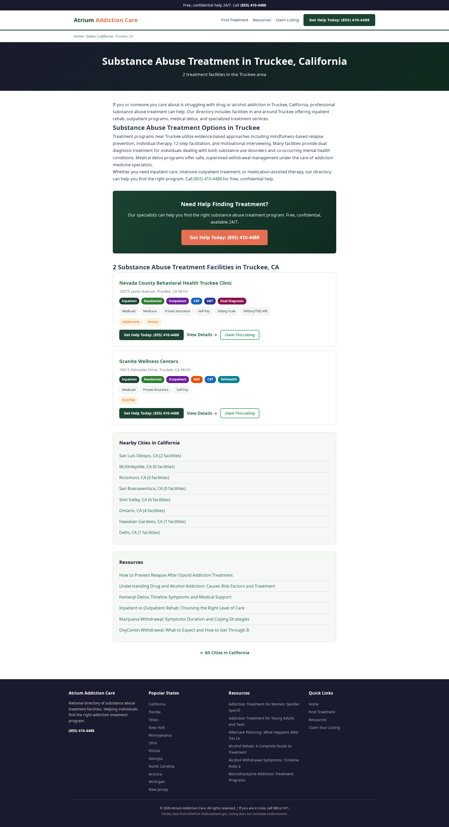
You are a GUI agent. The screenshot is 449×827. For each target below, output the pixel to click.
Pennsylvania (160, 735)
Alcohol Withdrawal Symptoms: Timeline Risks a (264, 763)
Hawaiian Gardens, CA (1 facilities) (152, 521)
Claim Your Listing (324, 727)
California (105, 36)
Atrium (106, 20)
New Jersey (158, 789)
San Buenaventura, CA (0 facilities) (152, 488)
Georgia (155, 758)
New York (157, 727)
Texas (153, 719)
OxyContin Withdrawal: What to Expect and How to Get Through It (184, 630)
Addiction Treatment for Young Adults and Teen (261, 721)
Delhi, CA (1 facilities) (139, 532)
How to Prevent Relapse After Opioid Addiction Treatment (176, 575)
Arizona (155, 774)
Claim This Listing (240, 335)
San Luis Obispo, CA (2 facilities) (150, 456)
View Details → (202, 335)
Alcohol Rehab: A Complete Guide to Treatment (260, 749)
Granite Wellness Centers (148, 361)
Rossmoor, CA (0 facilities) (144, 477)
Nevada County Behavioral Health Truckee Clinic (175, 283)
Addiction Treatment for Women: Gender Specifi (264, 707)
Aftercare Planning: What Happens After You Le (264, 735)
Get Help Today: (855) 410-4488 (339, 19)
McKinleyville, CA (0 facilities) (147, 466)
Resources (262, 19)
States (91, 36)
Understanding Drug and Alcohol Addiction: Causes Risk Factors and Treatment (197, 586)
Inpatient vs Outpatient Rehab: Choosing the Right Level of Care (182, 608)
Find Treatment (234, 19)
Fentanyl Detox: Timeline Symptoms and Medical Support (175, 597)
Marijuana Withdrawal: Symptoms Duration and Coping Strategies (184, 619)
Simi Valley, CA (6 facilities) (144, 499)
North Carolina (161, 766)
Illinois (154, 750)
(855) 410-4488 (253, 5)
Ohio (153, 742)
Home (78, 36)
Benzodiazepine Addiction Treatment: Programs (261, 777)
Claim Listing (287, 19)
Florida (155, 711)
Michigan (157, 781)
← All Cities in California (224, 653)
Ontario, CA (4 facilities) (142, 510)
